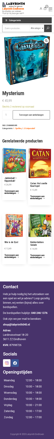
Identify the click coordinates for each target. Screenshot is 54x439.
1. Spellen (17, 128)
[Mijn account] (41, 8)
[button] (46, 40)
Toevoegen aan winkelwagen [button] (11, 192)
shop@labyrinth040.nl (16, 324)
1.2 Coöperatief (28, 128)
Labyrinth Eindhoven (13, 8)
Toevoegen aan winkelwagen (31, 115)
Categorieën (15, 20)
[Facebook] (15, 363)
